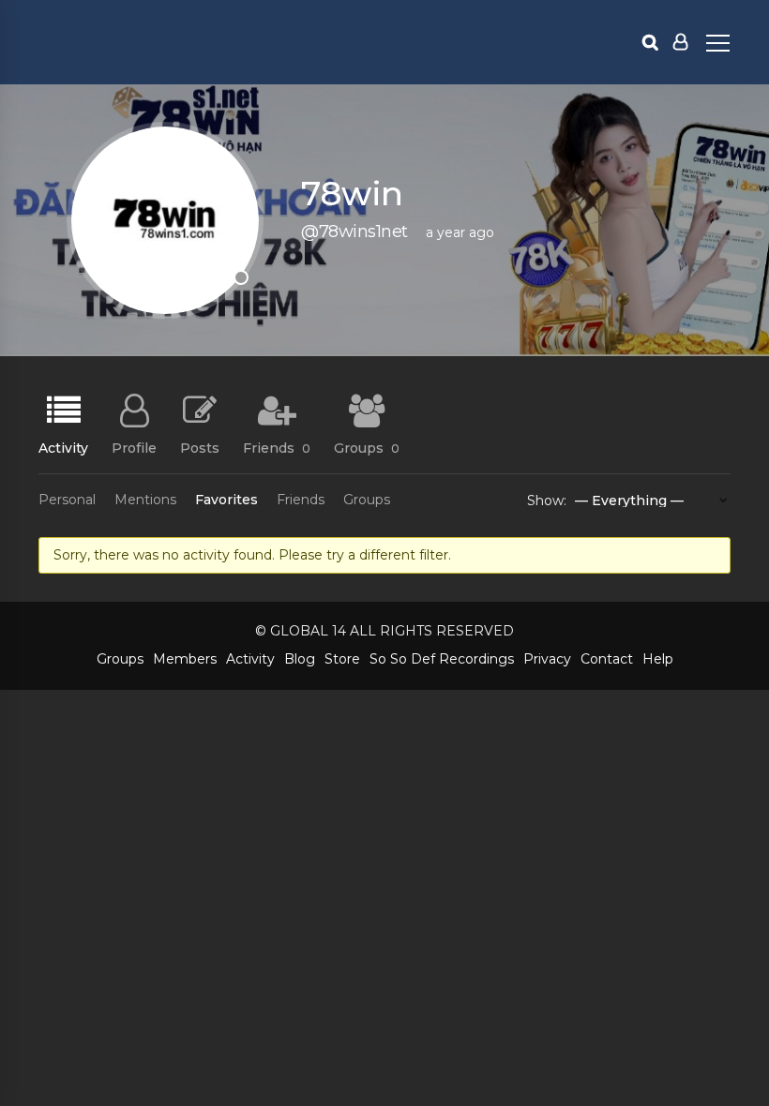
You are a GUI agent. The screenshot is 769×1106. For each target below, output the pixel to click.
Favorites (226, 499)
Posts (199, 447)
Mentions (145, 499)
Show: (546, 500)
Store (342, 658)
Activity (63, 447)
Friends (276, 447)
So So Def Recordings (441, 658)
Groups (367, 447)
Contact (607, 658)
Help (657, 658)
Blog (299, 658)
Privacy (547, 658)
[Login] (680, 42)
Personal (67, 499)
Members (185, 658)
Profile (134, 447)
